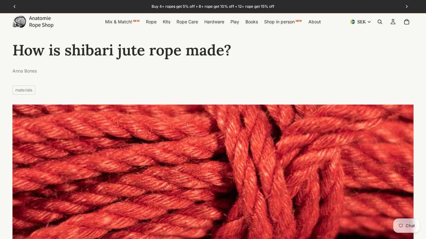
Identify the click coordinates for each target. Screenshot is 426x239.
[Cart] (407, 22)
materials (23, 89)
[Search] (380, 22)
